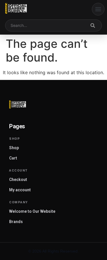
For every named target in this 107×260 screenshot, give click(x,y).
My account (20, 190)
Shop (14, 147)
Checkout (18, 179)
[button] (98, 9)
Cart (13, 158)
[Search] (93, 25)
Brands (16, 221)
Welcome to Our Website (32, 211)
